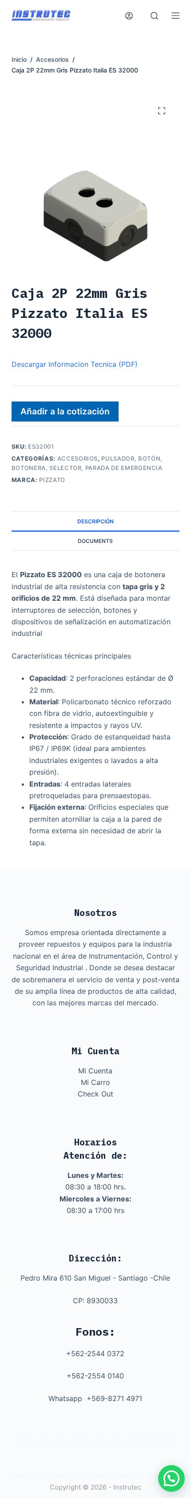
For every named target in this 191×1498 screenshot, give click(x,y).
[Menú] (175, 16)
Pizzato (52, 479)
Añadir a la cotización (65, 411)
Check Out (95, 1093)
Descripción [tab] (95, 521)
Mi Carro (95, 1082)
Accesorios (77, 458)
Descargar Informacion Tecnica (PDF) (75, 364)
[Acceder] (129, 16)
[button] (171, 1478)
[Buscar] (154, 16)
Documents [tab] (95, 541)
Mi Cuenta (95, 1070)
